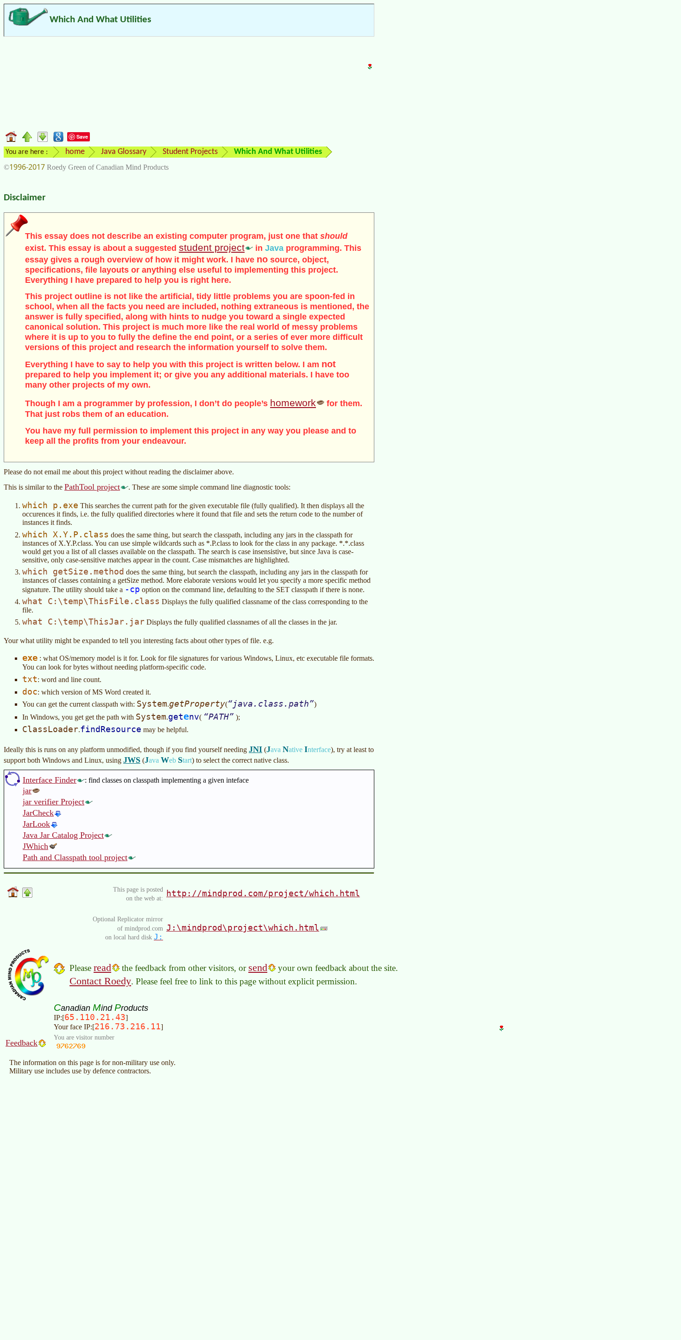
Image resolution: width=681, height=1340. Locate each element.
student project (212, 247)
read (102, 967)
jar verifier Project (53, 801)
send (257, 967)
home (75, 151)
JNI (255, 749)
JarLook (36, 824)
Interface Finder (49, 780)
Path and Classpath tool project (75, 857)
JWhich (35, 846)
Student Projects (190, 151)
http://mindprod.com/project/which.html (263, 893)
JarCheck (38, 812)
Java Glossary (123, 151)
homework (293, 402)
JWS (131, 760)
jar (27, 790)
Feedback (22, 1042)
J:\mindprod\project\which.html (242, 927)
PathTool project (92, 486)
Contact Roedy (100, 981)
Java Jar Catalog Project (63, 835)
